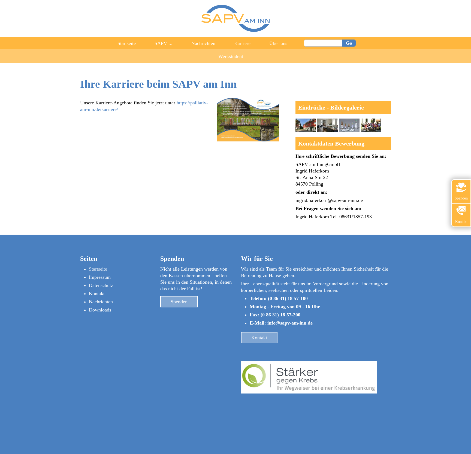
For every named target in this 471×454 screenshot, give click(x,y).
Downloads (100, 310)
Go (349, 43)
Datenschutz (101, 285)
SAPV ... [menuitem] (164, 43)
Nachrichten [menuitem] (203, 43)
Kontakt (97, 293)
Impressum (100, 277)
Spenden (179, 301)
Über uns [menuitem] (278, 43)
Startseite (98, 269)
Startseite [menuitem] (126, 43)
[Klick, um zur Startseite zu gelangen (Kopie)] (235, 30)
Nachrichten (101, 301)
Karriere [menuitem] (242, 43)
